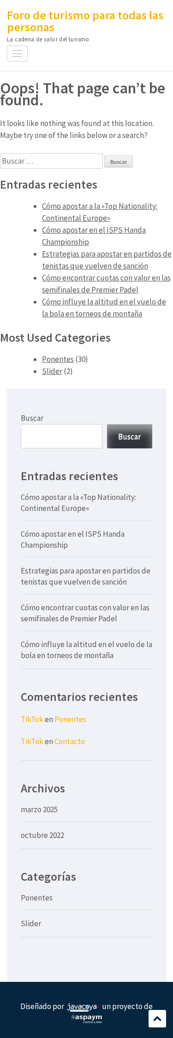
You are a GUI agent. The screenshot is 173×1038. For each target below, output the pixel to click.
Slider (52, 371)
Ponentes (58, 359)
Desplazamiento (157, 1018)
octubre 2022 (42, 835)
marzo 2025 (39, 809)
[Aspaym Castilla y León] (86, 1018)
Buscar (32, 418)
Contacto (69, 741)
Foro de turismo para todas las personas (85, 20)
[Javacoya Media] (83, 1006)
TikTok (32, 719)
